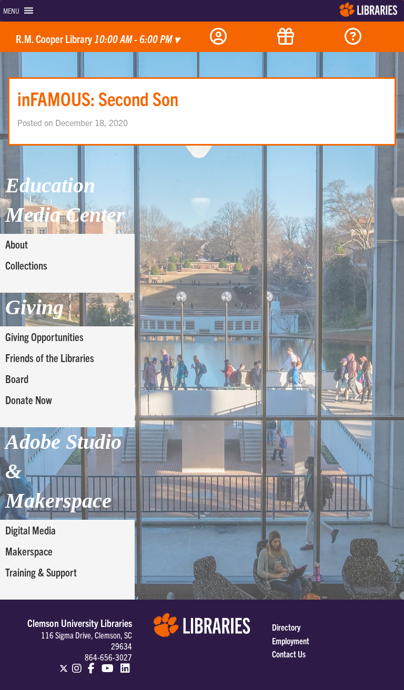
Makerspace (29, 551)
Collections (26, 265)
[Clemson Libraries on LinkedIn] (125, 663)
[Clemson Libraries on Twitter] (63, 663)
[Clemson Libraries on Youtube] (107, 663)
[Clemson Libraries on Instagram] (76, 663)
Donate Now (28, 399)
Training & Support (41, 572)
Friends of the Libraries (49, 357)
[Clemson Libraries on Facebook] (92, 663)
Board (16, 378)
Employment (290, 640)
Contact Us (289, 653)
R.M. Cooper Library (97, 38)
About (16, 244)
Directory (286, 627)
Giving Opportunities (44, 336)
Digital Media (30, 530)
